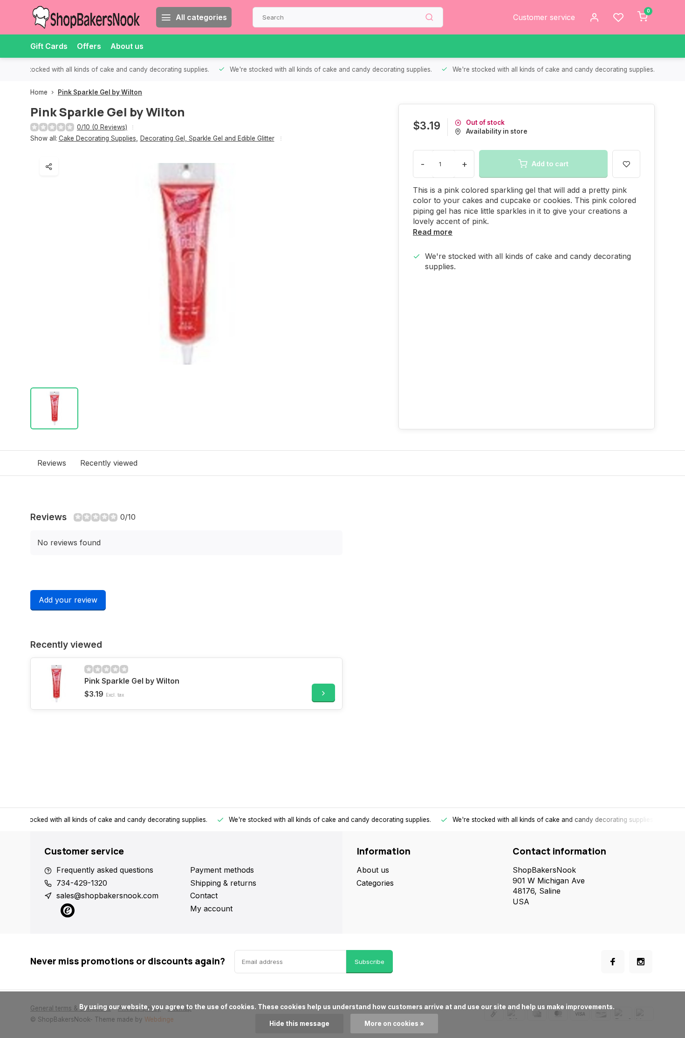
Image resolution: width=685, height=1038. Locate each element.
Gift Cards (49, 46)
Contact (204, 895)
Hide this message (299, 1023)
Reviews (51, 463)
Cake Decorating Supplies (98, 138)
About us (127, 46)
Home (39, 92)
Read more (432, 232)
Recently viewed (108, 463)
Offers (89, 46)
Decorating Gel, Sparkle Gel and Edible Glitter (207, 138)
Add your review (68, 599)
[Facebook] (612, 961)
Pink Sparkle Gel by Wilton (100, 92)
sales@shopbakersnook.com (107, 895)
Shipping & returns (223, 883)
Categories (375, 883)
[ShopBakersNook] (86, 17)
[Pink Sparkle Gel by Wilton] (56, 683)
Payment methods (222, 870)
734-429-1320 (81, 883)
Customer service (544, 17)
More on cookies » (394, 1023)
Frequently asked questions (104, 870)
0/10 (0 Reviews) (102, 127)
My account (211, 908)
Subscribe (369, 961)
